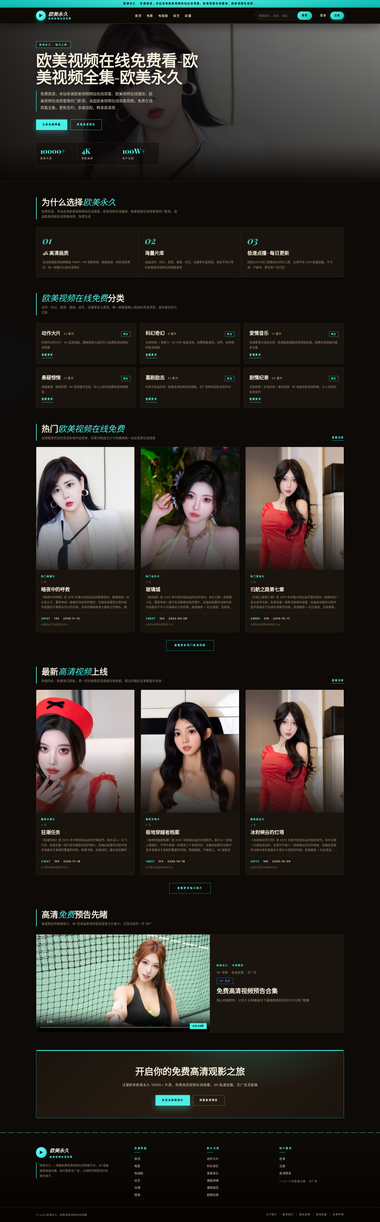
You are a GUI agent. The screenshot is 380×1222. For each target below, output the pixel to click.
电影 (150, 15)
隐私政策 (305, 1214)
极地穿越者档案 (162, 832)
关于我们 (271, 1214)
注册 (337, 15)
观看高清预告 (86, 124)
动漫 (188, 15)
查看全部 (338, 437)
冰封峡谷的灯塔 (267, 832)
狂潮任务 (50, 832)
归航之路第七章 (267, 589)
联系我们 (288, 1214)
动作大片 (213, 1158)
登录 (323, 15)
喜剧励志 (213, 1187)
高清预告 (285, 1173)
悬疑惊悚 (213, 1180)
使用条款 (321, 1214)
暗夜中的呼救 (55, 589)
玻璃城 (153, 589)
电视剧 (163, 15)
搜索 (304, 15)
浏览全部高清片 (173, 1100)
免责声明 (338, 1214)
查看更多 (47, 354)
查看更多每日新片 (190, 888)
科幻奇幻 (213, 1166)
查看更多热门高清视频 (190, 645)
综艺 (176, 15)
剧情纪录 (213, 1194)
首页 (138, 15)
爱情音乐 (213, 1173)
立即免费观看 (51, 124)
